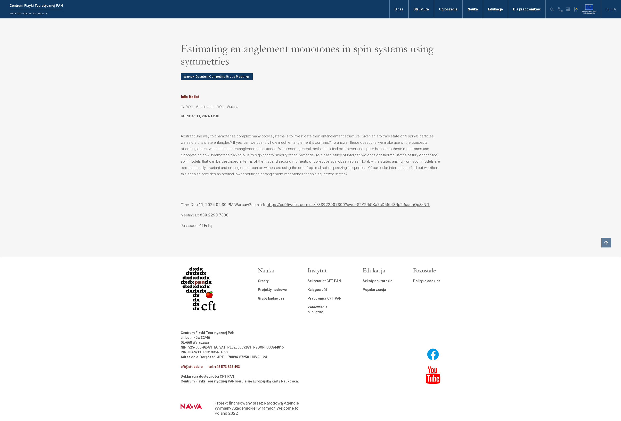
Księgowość (317, 290)
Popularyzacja (374, 290)
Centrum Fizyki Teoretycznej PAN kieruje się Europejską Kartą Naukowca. (240, 381)
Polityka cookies (426, 281)
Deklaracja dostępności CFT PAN (207, 376)
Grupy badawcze (271, 298)
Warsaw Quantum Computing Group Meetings (217, 76)
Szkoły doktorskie (377, 281)
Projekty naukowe (272, 290)
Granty (263, 281)
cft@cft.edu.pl (192, 367)
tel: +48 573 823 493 (224, 367)
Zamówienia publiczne (317, 309)
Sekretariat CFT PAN (324, 281)
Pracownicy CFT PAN (325, 298)
